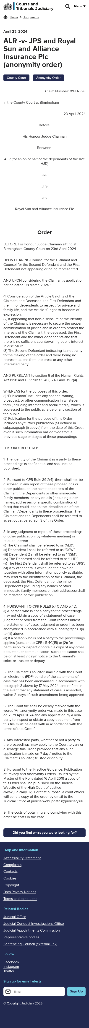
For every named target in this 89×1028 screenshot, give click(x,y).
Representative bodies (21, 937)
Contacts (10, 871)
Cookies (9, 878)
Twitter (8, 971)
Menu (78, 6)
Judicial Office (14, 917)
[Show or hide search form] (68, 6)
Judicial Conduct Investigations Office (33, 923)
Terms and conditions (20, 898)
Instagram (11, 966)
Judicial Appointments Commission (31, 930)
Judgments (31, 17)
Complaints (12, 865)
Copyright (11, 885)
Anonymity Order (48, 78)
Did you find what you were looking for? (45, 832)
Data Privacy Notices (19, 892)
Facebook (11, 962)
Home (14, 17)
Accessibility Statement (22, 858)
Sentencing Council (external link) (30, 944)
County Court (16, 78)
